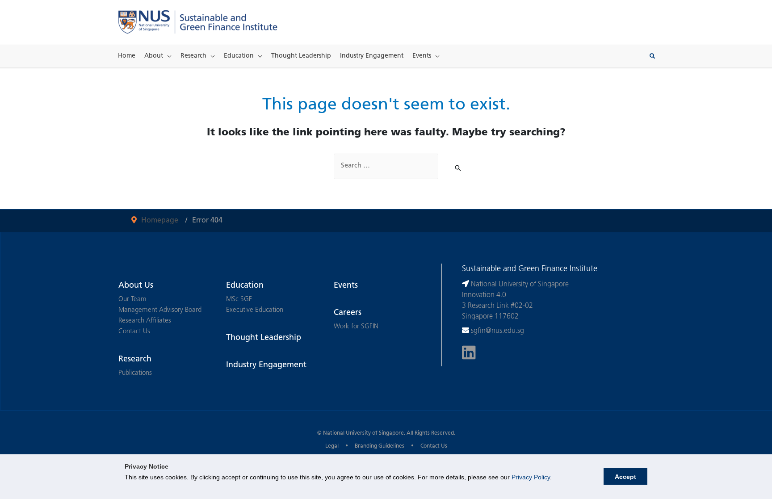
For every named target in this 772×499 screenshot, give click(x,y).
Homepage (159, 220)
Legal (332, 446)
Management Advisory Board (159, 310)
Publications (135, 373)
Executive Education (254, 310)
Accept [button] (625, 476)
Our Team (132, 299)
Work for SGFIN (356, 326)
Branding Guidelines (379, 446)
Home (126, 56)
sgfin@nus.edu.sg (497, 331)
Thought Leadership (301, 56)
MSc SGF (239, 299)
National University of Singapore (363, 433)
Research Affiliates (144, 321)
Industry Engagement (371, 56)
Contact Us (134, 331)
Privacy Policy (531, 477)
